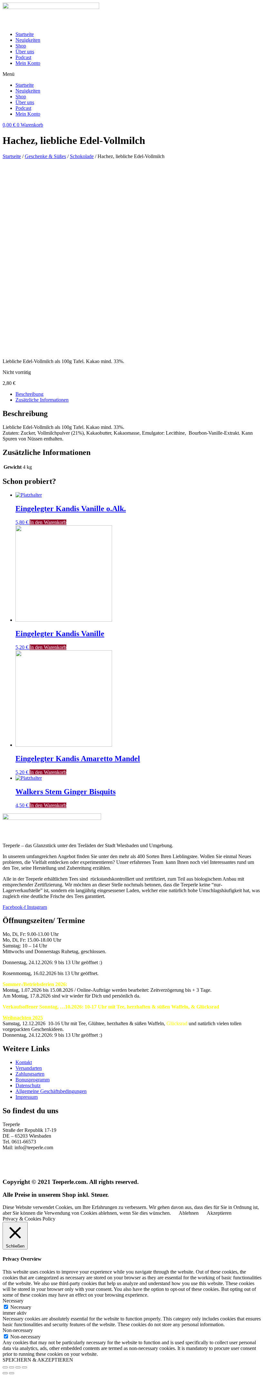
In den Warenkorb (48, 522)
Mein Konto (27, 63)
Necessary (20, 1307)
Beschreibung (29, 394)
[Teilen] (11, 1367)
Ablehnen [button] (189, 1213)
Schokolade (82, 156)
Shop (20, 46)
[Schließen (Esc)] (5, 1367)
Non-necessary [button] (18, 1330)
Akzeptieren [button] (219, 1213)
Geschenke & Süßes (45, 156)
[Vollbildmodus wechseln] (18, 1367)
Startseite (24, 34)
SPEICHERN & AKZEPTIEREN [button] (38, 1360)
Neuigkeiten (27, 40)
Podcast (23, 57)
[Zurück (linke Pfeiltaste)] (5, 1373)
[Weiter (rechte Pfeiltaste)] (11, 1373)
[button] (132, 74)
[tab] (138, 394)
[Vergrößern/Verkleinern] (24, 1367)
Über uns (24, 51)
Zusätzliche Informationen (42, 400)
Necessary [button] (13, 1300)
